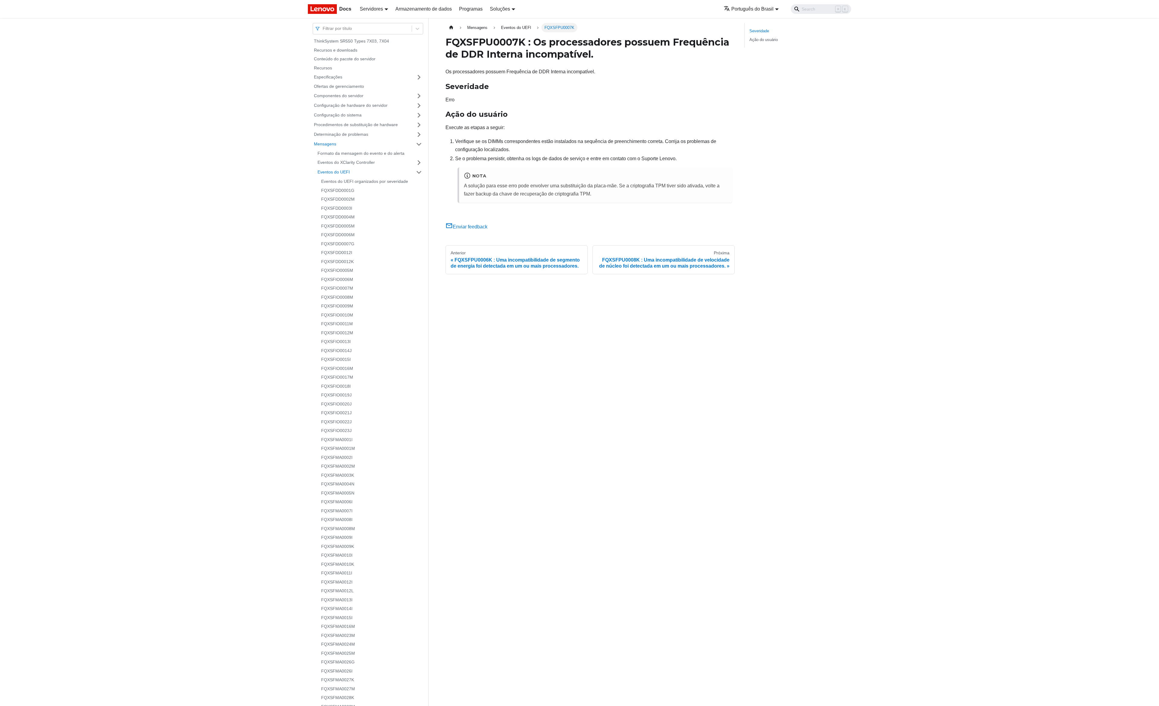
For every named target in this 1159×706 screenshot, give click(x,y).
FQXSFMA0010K (337, 564)
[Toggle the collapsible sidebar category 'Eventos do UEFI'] (419, 172)
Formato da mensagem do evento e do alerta (361, 153)
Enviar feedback (470, 226)
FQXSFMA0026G (338, 662)
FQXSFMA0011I (336, 573)
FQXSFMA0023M (338, 635)
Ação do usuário (763, 39)
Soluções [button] (500, 8)
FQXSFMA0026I (337, 671)
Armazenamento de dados (423, 8)
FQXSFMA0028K (337, 697)
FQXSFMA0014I (337, 608)
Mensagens (325, 144)
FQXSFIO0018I (336, 386)
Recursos (323, 67)
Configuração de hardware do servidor (351, 105)
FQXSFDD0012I (336, 252)
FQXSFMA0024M (338, 644)
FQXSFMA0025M (338, 653)
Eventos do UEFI (334, 172)
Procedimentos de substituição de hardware (356, 124)
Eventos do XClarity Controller (346, 162)
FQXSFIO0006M (337, 279)
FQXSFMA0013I (337, 599)
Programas (471, 8)
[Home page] (451, 27)
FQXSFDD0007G (337, 243)
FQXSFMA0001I (337, 439)
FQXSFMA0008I (337, 519)
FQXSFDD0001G (337, 190)
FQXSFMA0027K (337, 679)
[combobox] (323, 28)
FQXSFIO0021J (336, 412)
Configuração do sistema (338, 115)
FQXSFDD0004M (338, 217)
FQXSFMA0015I (337, 617)
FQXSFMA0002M (338, 466)
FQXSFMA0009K (337, 546)
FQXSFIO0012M (337, 332)
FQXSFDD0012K (337, 261)
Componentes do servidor (338, 95)
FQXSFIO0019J (336, 395)
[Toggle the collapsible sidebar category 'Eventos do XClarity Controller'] (419, 162)
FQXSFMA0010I (337, 555)
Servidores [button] (371, 8)
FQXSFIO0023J (336, 430)
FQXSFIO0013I (336, 341)
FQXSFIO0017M (337, 377)
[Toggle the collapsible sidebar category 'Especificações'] (419, 77)
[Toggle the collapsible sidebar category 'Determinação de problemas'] (419, 134)
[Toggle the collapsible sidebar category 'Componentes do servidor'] (419, 96)
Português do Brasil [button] (752, 8)
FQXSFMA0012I (337, 582)
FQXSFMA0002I (337, 457)
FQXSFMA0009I (337, 537)
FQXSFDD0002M (338, 199)
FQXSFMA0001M (338, 448)
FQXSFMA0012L (337, 590)
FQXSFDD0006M (338, 234)
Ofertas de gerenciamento (339, 86)
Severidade (759, 31)
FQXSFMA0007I (337, 510)
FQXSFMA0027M (338, 688)
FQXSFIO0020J (336, 404)
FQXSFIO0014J (336, 350)
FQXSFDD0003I (336, 208)
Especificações (328, 77)
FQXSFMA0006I (337, 501)
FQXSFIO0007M (337, 288)
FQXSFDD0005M (338, 226)
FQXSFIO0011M (337, 323)
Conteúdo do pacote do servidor (344, 58)
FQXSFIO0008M (337, 297)
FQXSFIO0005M (337, 270)
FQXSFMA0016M (338, 626)
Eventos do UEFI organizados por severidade (364, 181)
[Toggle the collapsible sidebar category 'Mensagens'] (419, 144)
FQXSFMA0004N (337, 484)
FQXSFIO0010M (337, 315)
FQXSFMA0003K (337, 475)
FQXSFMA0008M (338, 528)
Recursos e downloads (335, 50)
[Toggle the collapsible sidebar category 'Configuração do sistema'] (419, 115)
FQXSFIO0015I (336, 359)
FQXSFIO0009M (337, 306)
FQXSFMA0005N (337, 493)
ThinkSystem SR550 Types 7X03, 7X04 (351, 41)
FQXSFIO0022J (336, 421)
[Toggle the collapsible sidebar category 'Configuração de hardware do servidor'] (419, 105)
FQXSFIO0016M (337, 368)
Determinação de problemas (341, 134)
